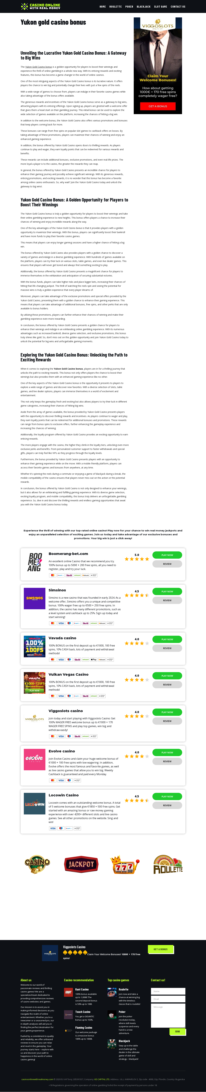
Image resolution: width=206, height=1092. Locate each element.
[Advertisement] (103, 904)
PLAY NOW (167, 555)
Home (103, 6)
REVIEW (167, 563)
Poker (129, 6)
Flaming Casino (83, 1027)
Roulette (115, 6)
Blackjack (144, 6)
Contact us (178, 6)
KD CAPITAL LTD (101, 1079)
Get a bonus (161, 949)
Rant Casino (82, 989)
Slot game (160, 6)
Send (177, 1031)
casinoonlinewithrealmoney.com (37, 1079)
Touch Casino (82, 1012)
